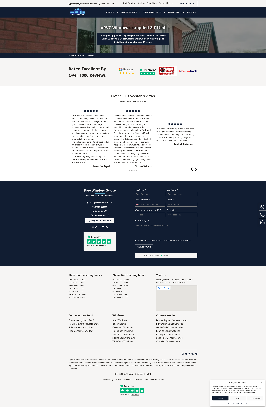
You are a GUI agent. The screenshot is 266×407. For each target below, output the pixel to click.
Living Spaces (175, 12)
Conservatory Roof (153, 12)
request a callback (101, 220)
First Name (139, 190)
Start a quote (187, 4)
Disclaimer (138, 379)
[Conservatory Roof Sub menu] (164, 12)
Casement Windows (122, 327)
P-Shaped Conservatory (168, 334)
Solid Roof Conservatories (169, 337)
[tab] (129, 170)
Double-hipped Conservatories (172, 320)
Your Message (141, 220)
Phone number (141, 199)
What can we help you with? (147, 210)
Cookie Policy (231, 403)
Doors (190, 12)
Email (169, 199)
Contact (162, 3)
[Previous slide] (192, 169)
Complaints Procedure (154, 379)
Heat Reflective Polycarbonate (84, 323)
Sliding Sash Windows (123, 337)
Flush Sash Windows (122, 330)
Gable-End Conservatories (169, 327)
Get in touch (144, 247)
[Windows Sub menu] (117, 12)
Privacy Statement (241, 403)
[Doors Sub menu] (195, 12)
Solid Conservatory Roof (81, 327)
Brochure (141, 3)
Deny (238, 398)
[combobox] (137, 204)
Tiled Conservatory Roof (81, 330)
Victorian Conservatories (168, 341)
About (154, 3)
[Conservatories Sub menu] (139, 12)
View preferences (255, 398)
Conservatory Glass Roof (81, 320)
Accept (220, 398)
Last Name (171, 190)
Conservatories (129, 12)
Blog (149, 3)
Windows (110, 12)
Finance (169, 3)
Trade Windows (129, 3)
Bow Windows (119, 320)
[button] (262, 382)
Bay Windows (119, 323)
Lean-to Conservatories (168, 330)
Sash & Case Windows (123, 334)
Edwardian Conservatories (169, 323)
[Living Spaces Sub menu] (183, 12)
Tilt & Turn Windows (122, 341)
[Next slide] (195, 169)
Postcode (171, 210)
